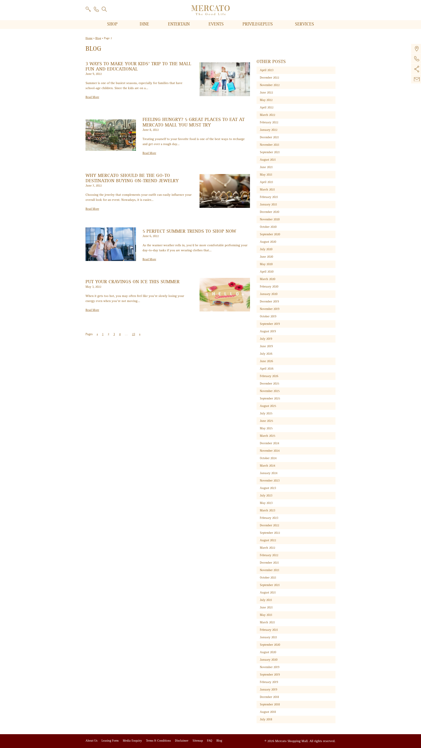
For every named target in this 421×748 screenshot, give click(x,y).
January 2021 (268, 204)
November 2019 (269, 309)
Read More (92, 97)
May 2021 (266, 174)
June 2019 (266, 346)
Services (304, 24)
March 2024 (267, 466)
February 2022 (269, 122)
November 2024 (270, 451)
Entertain (179, 24)
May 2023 (266, 503)
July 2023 (266, 495)
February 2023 (269, 518)
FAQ (210, 741)
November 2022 (270, 85)
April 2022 (266, 107)
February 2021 (269, 197)
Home (89, 38)
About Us (92, 741)
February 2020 (269, 286)
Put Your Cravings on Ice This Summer (133, 282)
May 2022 (266, 100)
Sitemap (198, 741)
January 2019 (268, 689)
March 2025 (267, 436)
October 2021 (268, 577)
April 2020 (266, 271)
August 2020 (268, 242)
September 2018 (270, 704)
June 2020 (266, 257)
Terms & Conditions (159, 741)
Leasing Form (111, 741)
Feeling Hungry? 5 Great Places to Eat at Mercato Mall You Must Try (193, 122)
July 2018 (266, 719)
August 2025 (268, 406)
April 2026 (266, 368)
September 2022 (270, 533)
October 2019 (268, 316)
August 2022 (268, 540)
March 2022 (267, 115)
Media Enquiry (133, 741)
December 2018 (269, 697)
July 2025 (266, 413)
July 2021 (266, 600)
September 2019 (270, 324)
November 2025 (270, 391)
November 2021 (269, 145)
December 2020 (269, 212)
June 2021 (266, 167)
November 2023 (270, 480)
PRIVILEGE (258, 24)
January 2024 (268, 473)
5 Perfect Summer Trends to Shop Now (189, 231)
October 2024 (268, 458)
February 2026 (269, 376)
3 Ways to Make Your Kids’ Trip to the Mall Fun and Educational (138, 66)
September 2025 (270, 398)
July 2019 (266, 339)
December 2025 (269, 383)
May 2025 (266, 428)
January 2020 (268, 294)
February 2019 (269, 682)
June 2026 (266, 361)
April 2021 (266, 182)
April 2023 (266, 70)
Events (217, 24)
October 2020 (268, 227)
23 (133, 334)
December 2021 (269, 137)
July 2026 (266, 354)
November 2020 (270, 219)
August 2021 (268, 160)
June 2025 (266, 421)
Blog (98, 38)
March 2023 (267, 510)
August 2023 (268, 488)
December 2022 (269, 77)
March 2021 (267, 189)
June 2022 (266, 92)
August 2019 (268, 331)
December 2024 (269, 443)
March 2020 (267, 279)
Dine (145, 24)
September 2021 (270, 152)
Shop (113, 24)
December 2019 (269, 301)
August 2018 (268, 712)
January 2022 (268, 130)
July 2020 (266, 249)
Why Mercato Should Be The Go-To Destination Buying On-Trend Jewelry (132, 178)
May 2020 (266, 264)
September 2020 (270, 234)
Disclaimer (182, 741)
